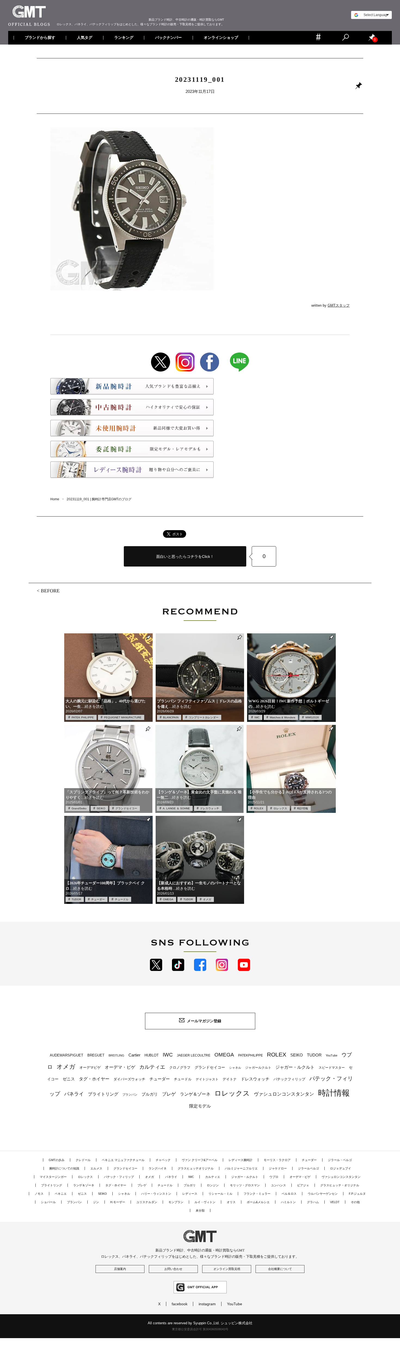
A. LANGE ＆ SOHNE (176, 808)
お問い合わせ (173, 1268)
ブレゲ (169, 1094)
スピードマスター (332, 1067)
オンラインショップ (221, 38)
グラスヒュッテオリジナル (196, 1168)
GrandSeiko (79, 808)
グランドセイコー (126, 808)
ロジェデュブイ (340, 1168)
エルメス (96, 1168)
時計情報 (302, 808)
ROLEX (258, 808)
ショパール (48, 1202)
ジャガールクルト (258, 1067)
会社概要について (280, 1268)
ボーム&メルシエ (258, 1202)
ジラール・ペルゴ (340, 1160)
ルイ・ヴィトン (205, 1202)
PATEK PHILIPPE (83, 717)
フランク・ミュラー (257, 1193)
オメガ (207, 899)
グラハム (313, 1202)
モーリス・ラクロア (277, 1160)
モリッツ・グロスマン (245, 1185)
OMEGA (168, 899)
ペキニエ (61, 1193)
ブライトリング (103, 1094)
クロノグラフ (179, 1068)
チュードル (121, 899)
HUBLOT (151, 1055)
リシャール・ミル (220, 1193)
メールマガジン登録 (204, 1021)
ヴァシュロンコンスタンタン (284, 1094)
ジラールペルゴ (308, 1168)
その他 (355, 1202)
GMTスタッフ (339, 305)
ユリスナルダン (146, 1202)
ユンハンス (278, 1185)
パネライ (74, 1094)
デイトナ (230, 1079)
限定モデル (200, 1106)
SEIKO (101, 808)
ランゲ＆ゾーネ (195, 1094)
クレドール (83, 1160)
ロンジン (213, 1185)
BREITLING (116, 1055)
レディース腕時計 (241, 1160)
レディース (189, 1193)
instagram (207, 1304)
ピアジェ (303, 1185)
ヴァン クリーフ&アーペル (199, 1160)
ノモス (39, 1193)
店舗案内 (120, 1268)
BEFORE (50, 590)
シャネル (235, 1067)
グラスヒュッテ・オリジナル (339, 1185)
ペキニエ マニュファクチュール (123, 1160)
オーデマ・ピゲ (120, 1067)
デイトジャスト (207, 1079)
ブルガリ (149, 1094)
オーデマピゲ (90, 1067)
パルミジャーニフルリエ (241, 1168)
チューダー (98, 899)
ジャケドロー (278, 1168)
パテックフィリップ (289, 1079)
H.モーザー (117, 1202)
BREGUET (95, 1055)
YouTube (331, 1055)
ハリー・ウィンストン (156, 1193)
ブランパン (129, 1094)
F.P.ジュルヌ (357, 1193)
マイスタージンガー (53, 1176)
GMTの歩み (56, 1160)
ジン (96, 1202)
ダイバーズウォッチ (129, 1079)
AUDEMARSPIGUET (66, 1055)
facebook (179, 1304)
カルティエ (152, 1067)
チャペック (163, 1160)
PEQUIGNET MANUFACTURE (122, 717)
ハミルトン (288, 1202)
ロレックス (280, 808)
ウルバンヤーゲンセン (323, 1193)
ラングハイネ (158, 1168)
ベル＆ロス (289, 1193)
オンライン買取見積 (226, 1268)
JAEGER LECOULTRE (193, 1055)
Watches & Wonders (282, 717)
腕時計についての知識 (64, 1168)
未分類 (200, 1210)
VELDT (335, 1202)
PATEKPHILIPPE (250, 1055)
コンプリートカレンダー (204, 717)
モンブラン (175, 1202)
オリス (231, 1202)
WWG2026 (312, 717)
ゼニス (69, 1079)
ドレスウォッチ (209, 808)
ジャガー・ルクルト (295, 1067)
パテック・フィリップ (119, 1176)
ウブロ (273, 1176)
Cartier (134, 1055)
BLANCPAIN (171, 717)
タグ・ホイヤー (94, 1079)
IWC (257, 717)
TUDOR (76, 899)
